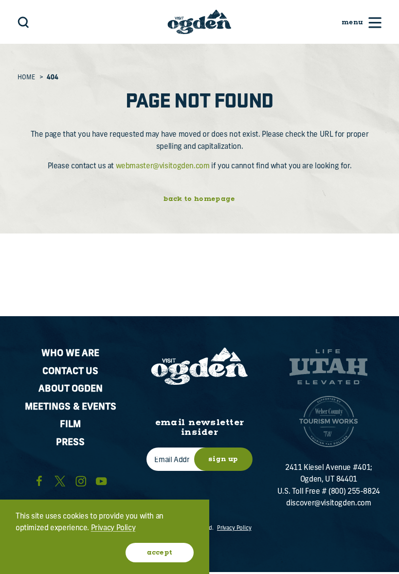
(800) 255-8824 (354, 492)
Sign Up (223, 459)
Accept (160, 552)
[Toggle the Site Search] (23, 22)
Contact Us (70, 372)
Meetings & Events (70, 407)
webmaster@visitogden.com (163, 166)
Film (70, 425)
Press (70, 443)
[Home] (199, 22)
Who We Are (70, 354)
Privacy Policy (234, 528)
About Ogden (70, 389)
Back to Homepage (199, 199)
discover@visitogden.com (328, 503)
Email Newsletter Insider (199, 428)
